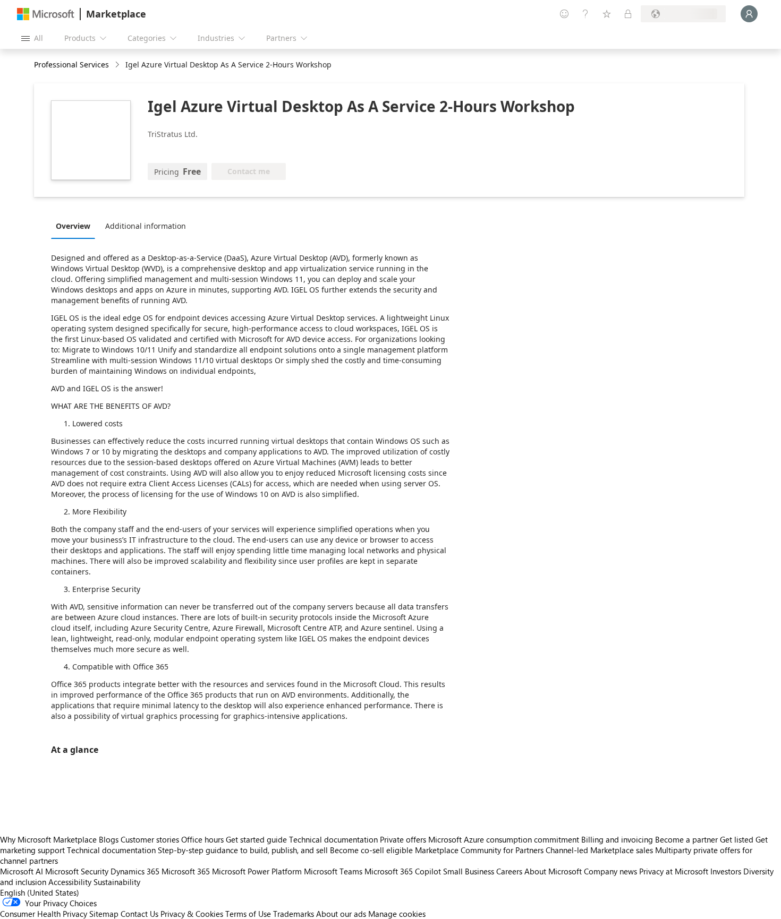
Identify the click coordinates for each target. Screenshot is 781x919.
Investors (725, 871)
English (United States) (39, 892)
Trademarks (293, 913)
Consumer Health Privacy (43, 913)
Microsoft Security (76, 871)
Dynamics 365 (135, 871)
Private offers (403, 839)
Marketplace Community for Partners (479, 850)
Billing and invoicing (617, 839)
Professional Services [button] (71, 64)
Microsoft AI (21, 871)
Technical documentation (333, 839)
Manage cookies (397, 913)
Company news (610, 871)
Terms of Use (248, 913)
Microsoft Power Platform (257, 871)
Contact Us (139, 913)
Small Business (468, 871)
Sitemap (103, 913)
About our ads (341, 913)
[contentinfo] (118, 65)
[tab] (75, 225)
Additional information (145, 226)
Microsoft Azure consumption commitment (504, 839)
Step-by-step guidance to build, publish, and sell (243, 850)
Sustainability (117, 882)
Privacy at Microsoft (673, 871)
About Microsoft (553, 871)
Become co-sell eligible (371, 850)
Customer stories (150, 839)
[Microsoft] (45, 14)
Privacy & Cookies (191, 913)
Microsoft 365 (186, 871)
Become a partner (686, 839)
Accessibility (69, 882)
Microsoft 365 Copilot (402, 871)
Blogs (108, 839)
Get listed (736, 839)
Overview (73, 226)
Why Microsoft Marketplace (48, 839)
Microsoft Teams (333, 871)
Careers (509, 871)
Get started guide (256, 839)
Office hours (202, 839)
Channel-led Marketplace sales (599, 850)
